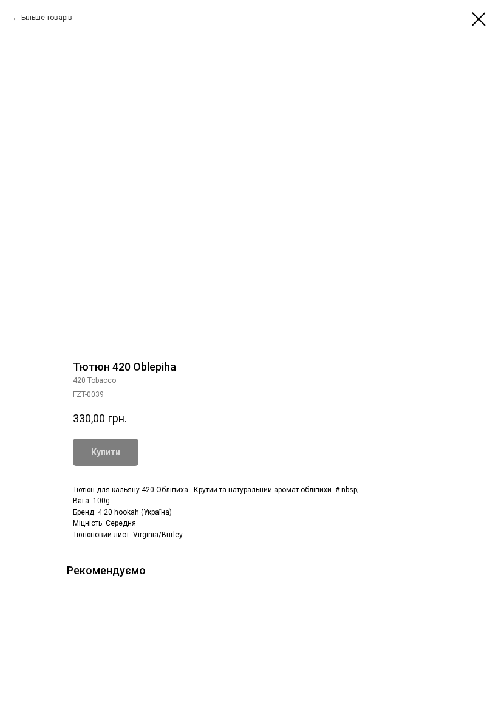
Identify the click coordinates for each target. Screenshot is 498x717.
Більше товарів (46, 17)
